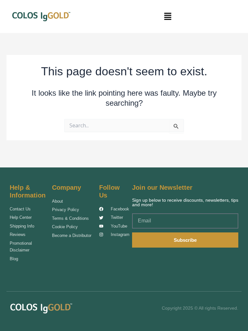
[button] (167, 16)
